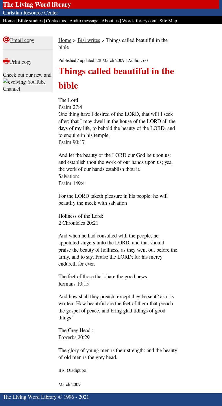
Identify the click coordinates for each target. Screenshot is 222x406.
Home (8, 20)
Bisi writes (88, 39)
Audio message (83, 20)
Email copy (22, 39)
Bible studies (30, 20)
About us (110, 20)
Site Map (168, 20)
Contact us (56, 20)
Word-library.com (139, 20)
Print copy (21, 61)
